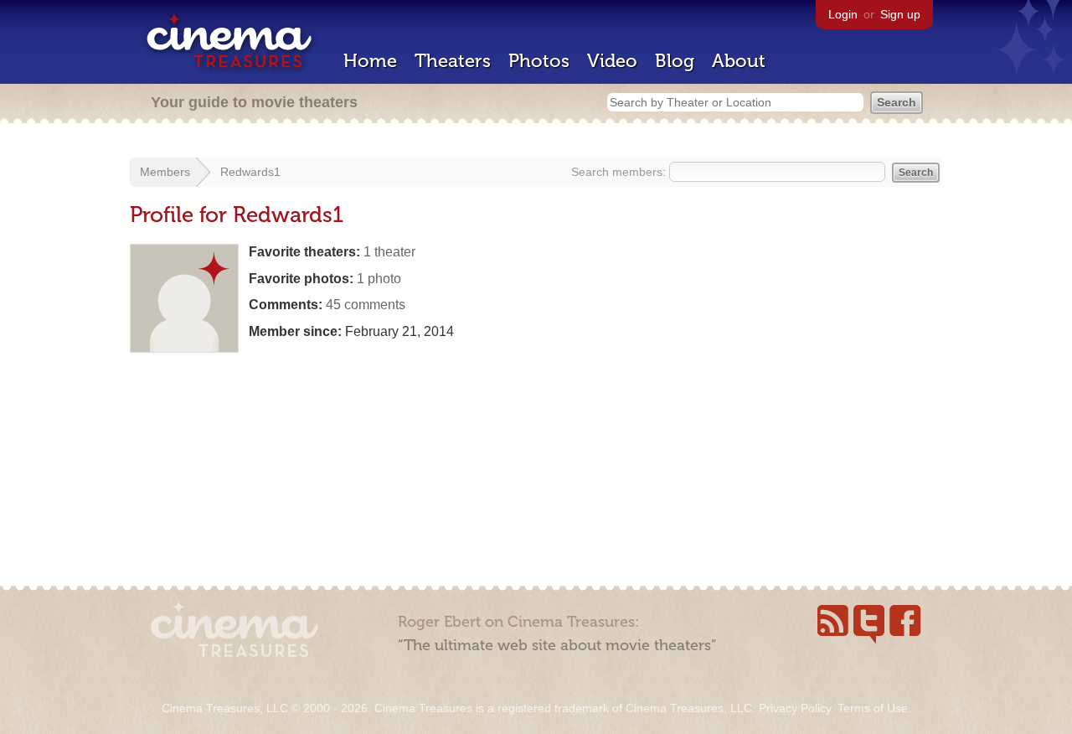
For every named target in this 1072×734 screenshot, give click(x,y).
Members (165, 171)
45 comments (365, 304)
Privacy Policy (795, 708)
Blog (674, 60)
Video (612, 60)
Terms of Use (873, 708)
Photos (539, 60)
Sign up (900, 14)
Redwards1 (250, 171)
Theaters (453, 60)
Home (370, 60)
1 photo (379, 278)
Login (843, 14)
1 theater (389, 252)
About (738, 60)
